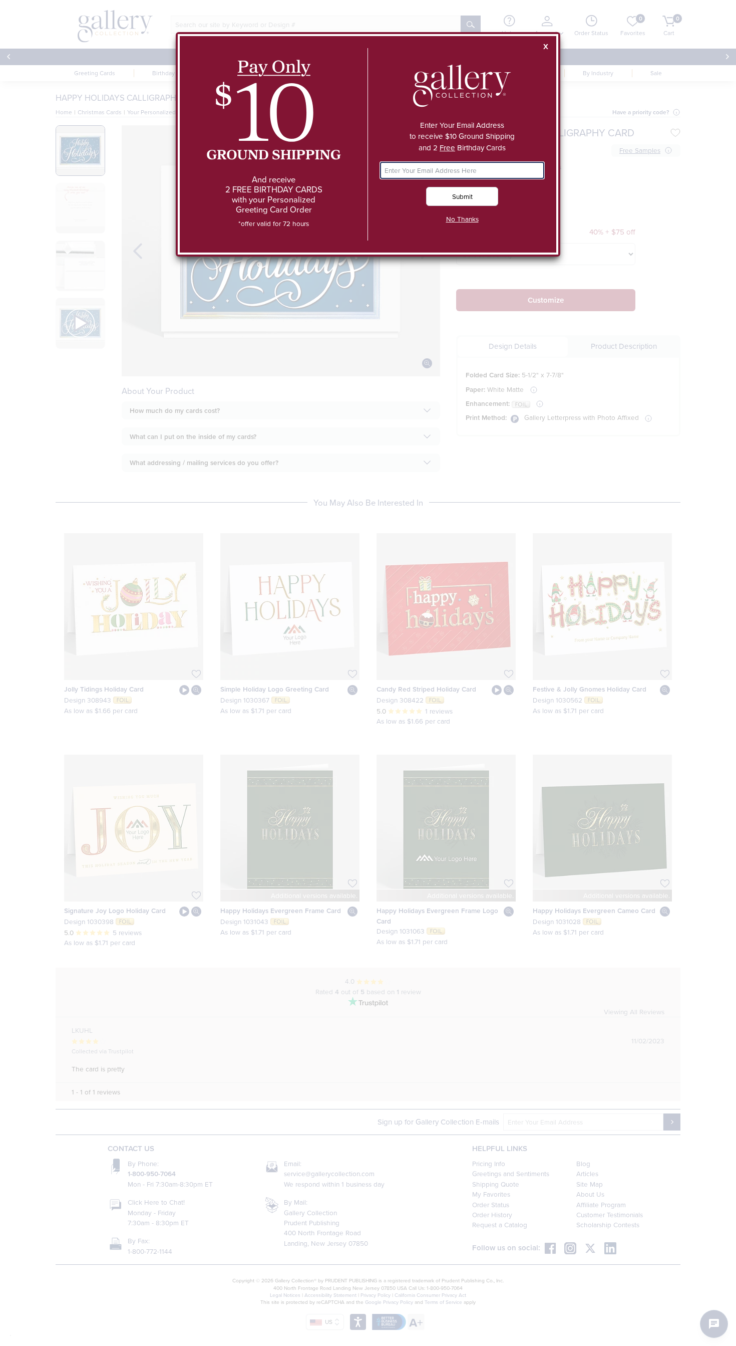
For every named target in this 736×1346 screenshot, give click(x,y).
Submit (462, 196)
